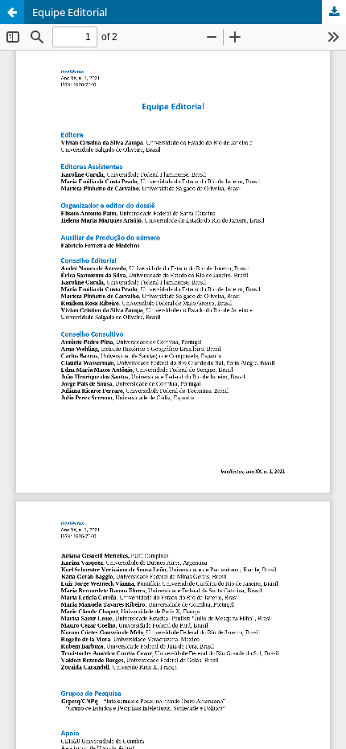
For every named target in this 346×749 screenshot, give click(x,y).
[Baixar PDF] (334, 12)
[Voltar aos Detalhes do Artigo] (12, 12)
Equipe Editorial (69, 12)
